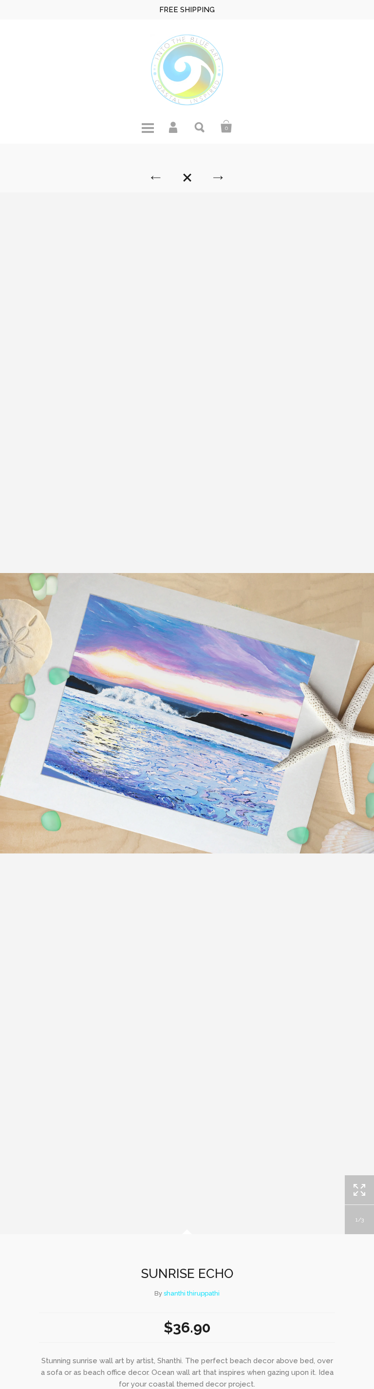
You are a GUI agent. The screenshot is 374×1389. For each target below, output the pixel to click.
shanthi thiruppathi (192, 1293)
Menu (147, 126)
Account (174, 126)
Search (200, 126)
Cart (226, 126)
